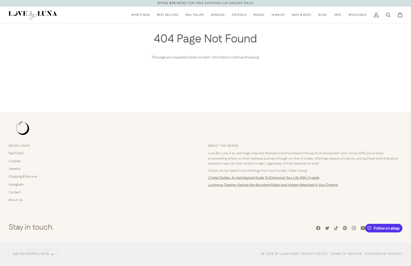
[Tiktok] (336, 228)
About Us (16, 199)
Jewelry (14, 168)
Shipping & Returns (23, 176)
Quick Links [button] (19, 146)
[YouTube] (363, 228)
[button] (195, 15)
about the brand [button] (223, 146)
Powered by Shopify (383, 254)
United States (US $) (31, 254)
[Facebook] (318, 228)
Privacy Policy (314, 254)
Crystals (15, 161)
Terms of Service (346, 254)
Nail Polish (16, 153)
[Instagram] (354, 228)
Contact (15, 192)
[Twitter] (327, 228)
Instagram (16, 184)
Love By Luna (277, 254)
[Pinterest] (345, 228)
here (223, 57)
